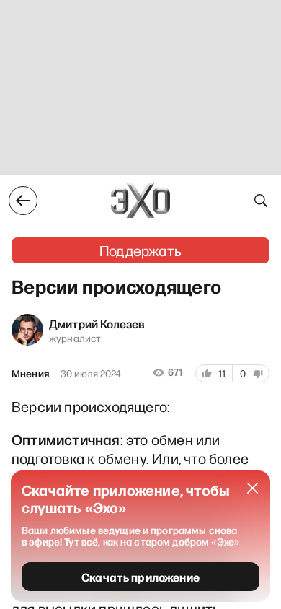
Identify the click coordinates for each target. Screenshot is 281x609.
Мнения (30, 374)
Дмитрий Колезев (97, 323)
